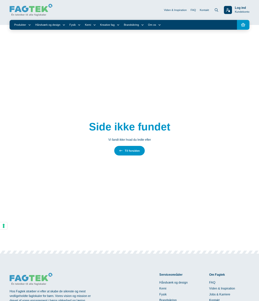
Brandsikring (131, 24)
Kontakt (204, 10)
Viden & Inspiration (175, 10)
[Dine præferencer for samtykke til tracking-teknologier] (3, 225)
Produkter (20, 24)
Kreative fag (107, 24)
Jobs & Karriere (219, 294)
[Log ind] (228, 10)
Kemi (88, 24)
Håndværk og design (47, 24)
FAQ (193, 10)
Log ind (240, 7)
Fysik (72, 24)
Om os (152, 24)
